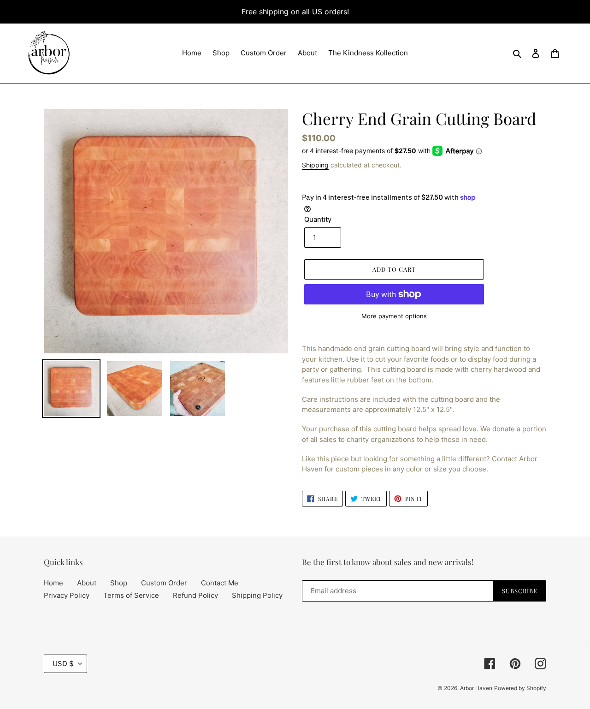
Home (53, 582)
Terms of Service (131, 595)
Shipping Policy (257, 595)
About (86, 582)
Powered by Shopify (520, 688)
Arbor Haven (476, 688)
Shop (118, 582)
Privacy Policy (66, 595)
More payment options (394, 316)
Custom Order (164, 582)
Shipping (315, 165)
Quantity (317, 219)
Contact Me (219, 582)
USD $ (63, 663)
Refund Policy (195, 595)
